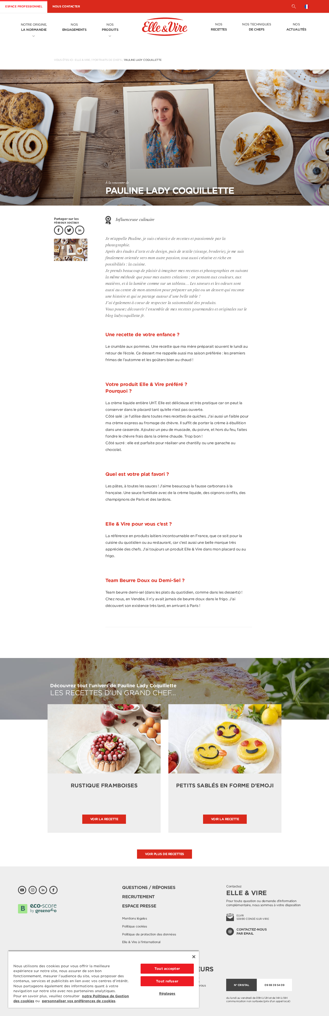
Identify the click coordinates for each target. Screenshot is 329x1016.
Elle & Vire (82, 59)
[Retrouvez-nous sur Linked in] (43, 890)
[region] (103, 979)
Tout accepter (167, 969)
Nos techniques (256, 26)
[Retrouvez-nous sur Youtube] (22, 890)
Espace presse (139, 906)
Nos (74, 27)
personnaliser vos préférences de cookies (78, 1001)
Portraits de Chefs (107, 59)
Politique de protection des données (149, 934)
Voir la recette (104, 819)
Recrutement (138, 896)
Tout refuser (167, 981)
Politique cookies (134, 926)
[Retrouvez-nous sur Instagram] (33, 890)
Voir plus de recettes (164, 854)
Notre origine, (34, 27)
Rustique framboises (104, 785)
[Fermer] (193, 956)
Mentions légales (134, 918)
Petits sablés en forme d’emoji (224, 785)
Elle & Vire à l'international (141, 942)
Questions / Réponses (148, 887)
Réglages (167, 993)
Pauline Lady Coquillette (143, 59)
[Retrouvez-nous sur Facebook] (53, 890)
